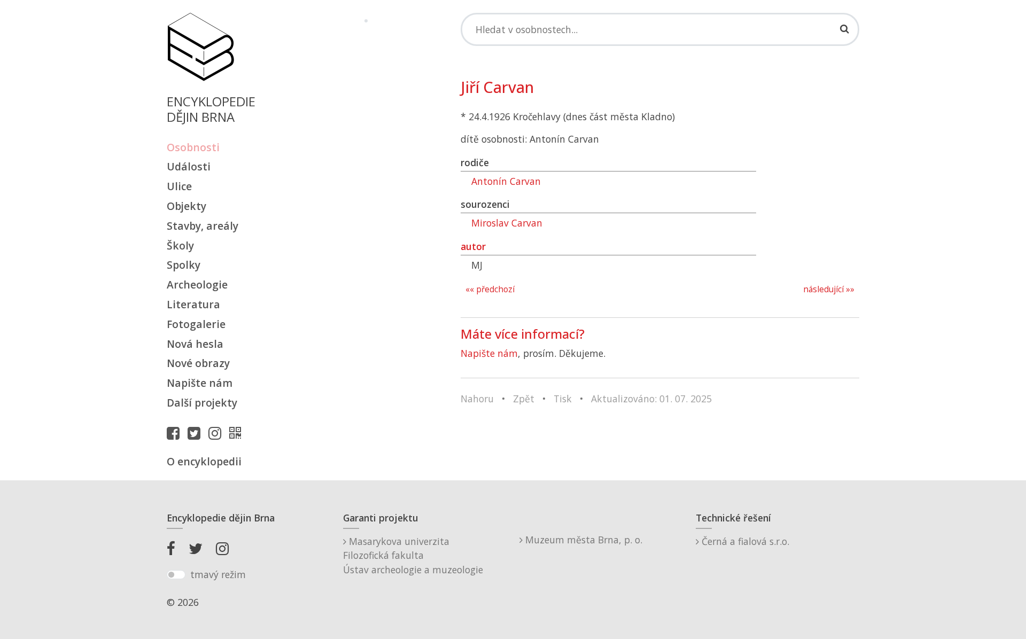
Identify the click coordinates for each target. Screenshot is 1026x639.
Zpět (523, 398)
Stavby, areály (202, 226)
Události (189, 166)
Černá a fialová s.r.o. (744, 541)
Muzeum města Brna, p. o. (582, 539)
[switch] (176, 575)
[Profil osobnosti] (237, 433)
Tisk (563, 398)
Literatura (193, 304)
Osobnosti (193, 147)
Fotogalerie (196, 324)
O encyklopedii (204, 461)
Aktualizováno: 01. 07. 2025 (651, 398)
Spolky (183, 265)
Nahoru (477, 398)
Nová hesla (195, 344)
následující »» (828, 289)
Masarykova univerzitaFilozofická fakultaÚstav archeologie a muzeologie (413, 555)
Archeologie (197, 284)
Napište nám (199, 383)
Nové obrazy (198, 363)
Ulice (179, 186)
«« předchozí (490, 289)
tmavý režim (218, 574)
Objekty (186, 206)
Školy (180, 245)
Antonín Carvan (506, 181)
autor (473, 246)
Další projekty (202, 402)
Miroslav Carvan (506, 222)
